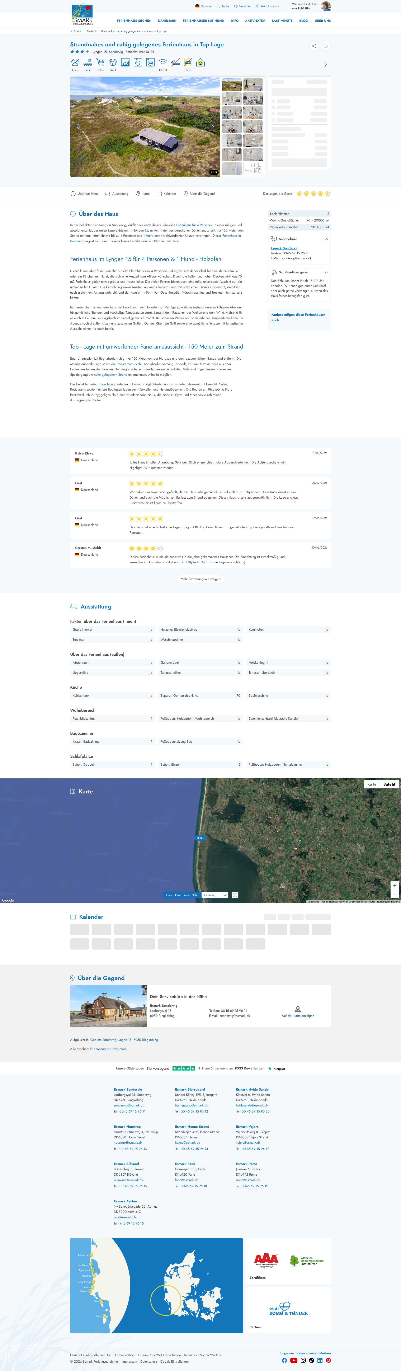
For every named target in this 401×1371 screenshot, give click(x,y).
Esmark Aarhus (125, 1201)
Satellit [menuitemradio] (389, 784)
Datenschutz (148, 1361)
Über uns (323, 20)
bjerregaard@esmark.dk (191, 1105)
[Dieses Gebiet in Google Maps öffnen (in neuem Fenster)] (8, 900)
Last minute (282, 20)
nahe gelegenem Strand (110, 374)
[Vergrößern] (395, 885)
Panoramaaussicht (129, 364)
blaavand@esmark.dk (128, 1180)
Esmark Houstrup (127, 1126)
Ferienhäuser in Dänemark (108, 1048)
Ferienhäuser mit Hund (203, 20)
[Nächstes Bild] (326, 64)
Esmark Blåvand (126, 1163)
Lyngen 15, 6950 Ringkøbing (137, 1039)
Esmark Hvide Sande (252, 1089)
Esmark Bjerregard (190, 1089)
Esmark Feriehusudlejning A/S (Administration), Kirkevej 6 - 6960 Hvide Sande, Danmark (132, 1355)
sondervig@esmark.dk (235, 1015)
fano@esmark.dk (186, 1180)
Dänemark (167, 20)
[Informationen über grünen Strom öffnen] (199, 64)
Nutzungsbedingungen (388, 902)
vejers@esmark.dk (248, 1142)
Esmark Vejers (247, 1126)
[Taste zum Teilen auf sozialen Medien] (314, 46)
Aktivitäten (255, 20)
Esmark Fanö (185, 1163)
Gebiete (96, 1039)
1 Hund (148, 235)
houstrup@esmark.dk (128, 1142)
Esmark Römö (246, 1163)
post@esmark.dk (125, 1217)
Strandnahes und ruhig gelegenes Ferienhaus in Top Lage (134, 31)
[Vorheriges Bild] (78, 126)
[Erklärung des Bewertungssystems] (80, 52)
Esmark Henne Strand (192, 1126)
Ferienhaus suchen (134, 20)
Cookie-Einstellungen (174, 1361)
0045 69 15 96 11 (234, 1010)
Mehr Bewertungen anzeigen (200, 579)
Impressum (129, 1361)
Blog (303, 20)
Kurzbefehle (313, 902)
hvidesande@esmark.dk (252, 1105)
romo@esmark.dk (248, 1180)
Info (235, 20)
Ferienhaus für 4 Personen (194, 225)
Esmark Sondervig (284, 248)
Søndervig (116, 51)
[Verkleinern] (395, 894)
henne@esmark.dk (187, 1142)
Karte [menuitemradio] (372, 784)
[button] (201, 838)
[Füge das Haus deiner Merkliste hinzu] (326, 46)
